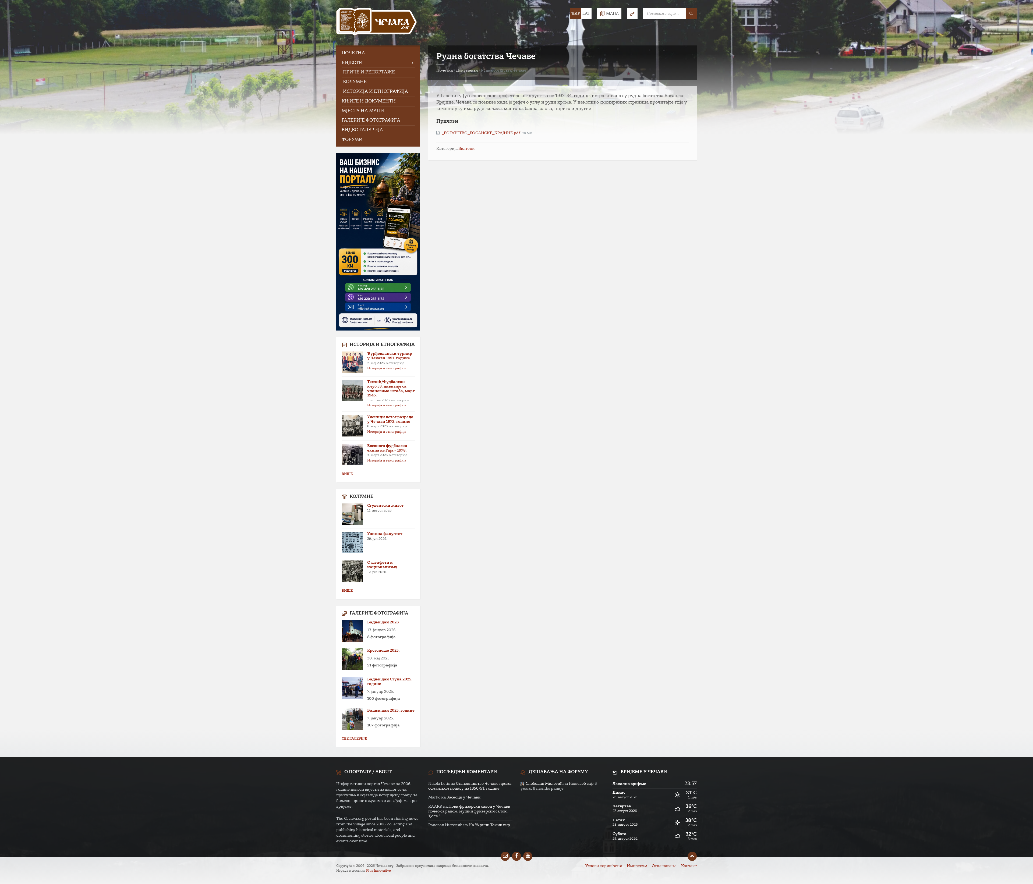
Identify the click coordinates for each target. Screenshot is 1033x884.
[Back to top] (692, 856)
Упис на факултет (384, 534)
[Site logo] (376, 22)
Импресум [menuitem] (637, 866)
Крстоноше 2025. (383, 650)
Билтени (466, 149)
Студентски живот (385, 505)
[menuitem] (378, 53)
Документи (467, 70)
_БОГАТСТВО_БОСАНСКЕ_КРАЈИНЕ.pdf (481, 133)
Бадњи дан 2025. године (391, 710)
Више (347, 474)
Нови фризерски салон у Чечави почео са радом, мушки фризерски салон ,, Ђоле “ (469, 811)
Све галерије (354, 738)
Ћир (575, 13)
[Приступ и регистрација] (632, 13)
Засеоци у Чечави (463, 797)
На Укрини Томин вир (489, 825)
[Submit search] (691, 13)
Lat (586, 13)
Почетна (444, 70)
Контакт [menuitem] (689, 866)
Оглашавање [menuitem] (664, 866)
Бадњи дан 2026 (383, 622)
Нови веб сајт (581, 784)
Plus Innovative (378, 870)
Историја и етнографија (386, 368)
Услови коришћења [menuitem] (603, 866)
